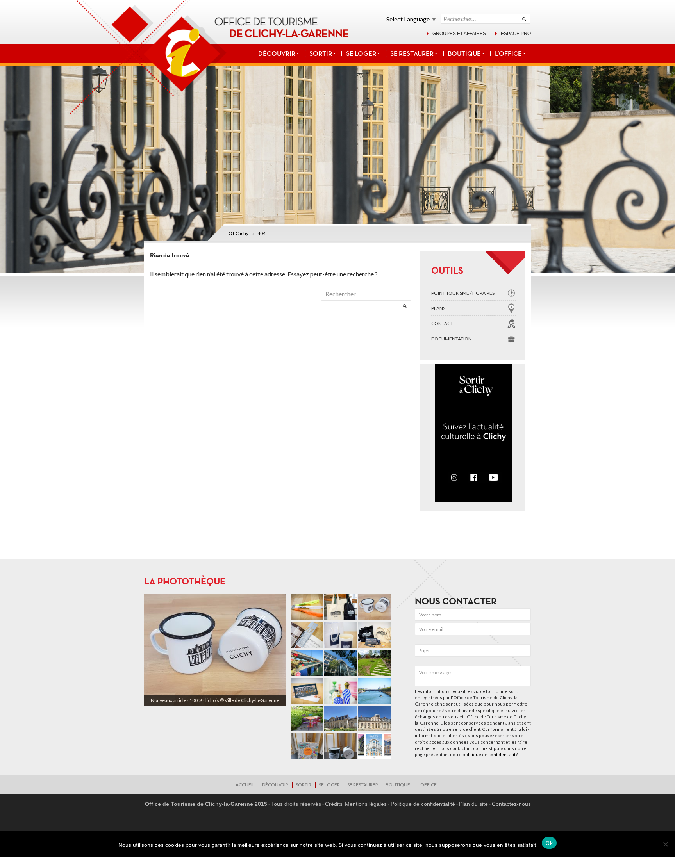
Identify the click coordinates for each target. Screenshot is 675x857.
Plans (438, 308)
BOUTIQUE (464, 53)
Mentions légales (366, 804)
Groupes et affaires (459, 33)
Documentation (451, 339)
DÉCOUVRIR (276, 53)
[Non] (665, 844)
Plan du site (473, 804)
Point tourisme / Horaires (463, 293)
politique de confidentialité (490, 754)
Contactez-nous (511, 804)
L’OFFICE (508, 53)
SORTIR (320, 53)
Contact (442, 323)
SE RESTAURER (412, 53)
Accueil (245, 785)
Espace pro (516, 33)
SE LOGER (361, 53)
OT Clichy (238, 233)
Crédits (334, 804)
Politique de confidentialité (423, 804)
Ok (549, 843)
